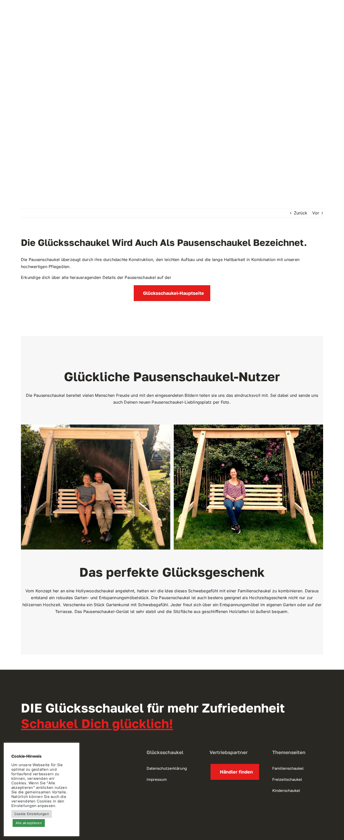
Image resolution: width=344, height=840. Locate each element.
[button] (24, 487)
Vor (315, 212)
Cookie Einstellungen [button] (31, 814)
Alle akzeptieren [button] (29, 823)
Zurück (300, 212)
